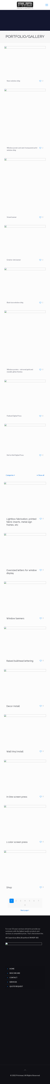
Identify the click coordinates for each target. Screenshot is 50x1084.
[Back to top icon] (25, 1069)
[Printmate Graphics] (25, 5)
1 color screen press (17, 842)
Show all (41, 475)
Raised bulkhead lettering (19, 661)
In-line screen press (16, 796)
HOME (11, 969)
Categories (10, 475)
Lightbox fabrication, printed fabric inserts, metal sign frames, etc (21, 522)
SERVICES (13, 982)
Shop (9, 887)
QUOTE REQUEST (16, 986)
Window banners (15, 618)
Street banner (12, 217)
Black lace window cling (15, 302)
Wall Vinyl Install (14, 751)
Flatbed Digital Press (14, 416)
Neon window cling (13, 81)
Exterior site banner (14, 260)
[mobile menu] (47, 5)
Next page (24, 910)
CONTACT (13, 978)
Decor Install (13, 706)
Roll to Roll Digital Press (15, 455)
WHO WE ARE (14, 973)
